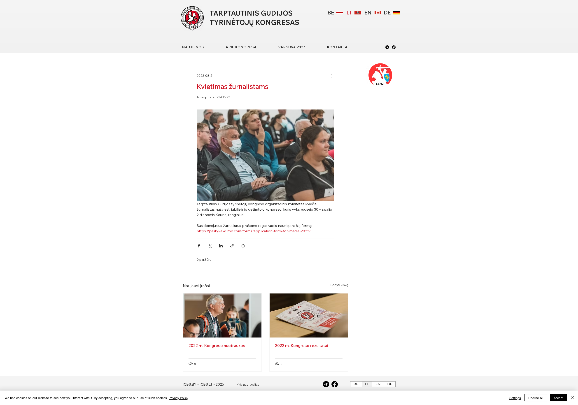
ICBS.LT (206, 384)
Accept (558, 398)
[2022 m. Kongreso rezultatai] (309, 315)
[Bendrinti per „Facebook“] (199, 246)
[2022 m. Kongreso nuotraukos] (222, 315)
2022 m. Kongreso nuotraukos (217, 345)
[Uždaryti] (572, 397)
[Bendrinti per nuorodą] (232, 246)
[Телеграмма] (387, 47)
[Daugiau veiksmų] (331, 75)
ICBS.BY (189, 384)
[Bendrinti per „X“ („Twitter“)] (210, 246)
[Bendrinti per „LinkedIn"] (221, 246)
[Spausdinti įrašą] (243, 246)
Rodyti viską (339, 285)
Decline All (535, 398)
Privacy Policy (178, 398)
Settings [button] (515, 398)
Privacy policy (248, 384)
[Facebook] (394, 47)
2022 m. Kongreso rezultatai (301, 345)
